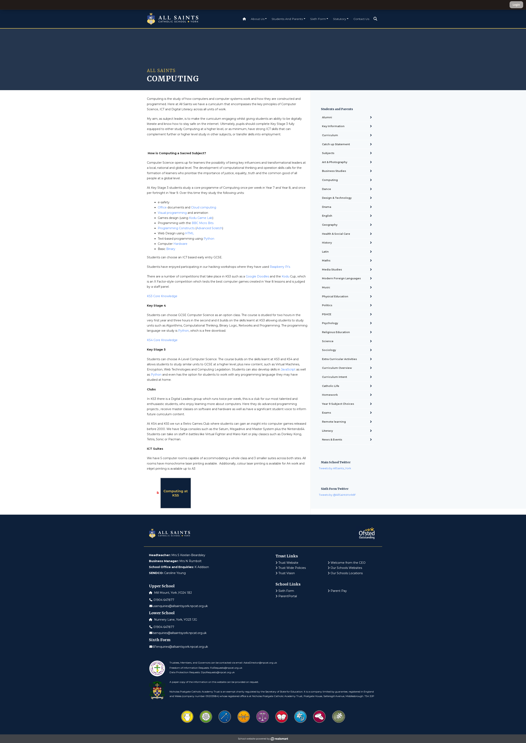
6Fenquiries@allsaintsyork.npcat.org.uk (180, 647)
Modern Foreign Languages (341, 278)
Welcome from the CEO (348, 563)
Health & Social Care (336, 233)
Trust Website (288, 563)
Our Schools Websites (346, 568)
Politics (327, 305)
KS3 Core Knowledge (162, 296)
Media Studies (332, 269)
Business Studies (334, 171)
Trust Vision (286, 573)
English (327, 215)
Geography (329, 224)
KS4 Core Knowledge (162, 340)
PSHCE (326, 314)
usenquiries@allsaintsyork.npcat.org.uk (180, 606)
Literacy (327, 430)
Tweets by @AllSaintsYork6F (337, 494)
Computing (330, 180)
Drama (326, 206)
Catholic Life (330, 386)
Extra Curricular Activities (339, 359)
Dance (326, 189)
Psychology (330, 323)
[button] (375, 19)
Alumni (327, 117)
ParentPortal (287, 596)
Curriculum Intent (334, 376)
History (327, 242)
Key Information (333, 126)
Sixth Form (286, 591)
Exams (326, 412)
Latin (325, 251)
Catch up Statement (336, 144)
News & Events (332, 439)
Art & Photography (334, 162)
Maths (326, 260)
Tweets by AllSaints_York (335, 468)
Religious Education (336, 332)
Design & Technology (337, 197)
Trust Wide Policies (292, 568)
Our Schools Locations (347, 573)
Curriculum (330, 135)
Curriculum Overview (337, 367)
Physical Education (335, 296)
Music (326, 287)
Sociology (329, 350)
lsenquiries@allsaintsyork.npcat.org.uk (179, 633)
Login (516, 5)
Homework (330, 394)
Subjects (328, 153)
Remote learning (334, 421)
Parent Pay (339, 591)
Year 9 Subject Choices (338, 403)
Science (327, 341)
